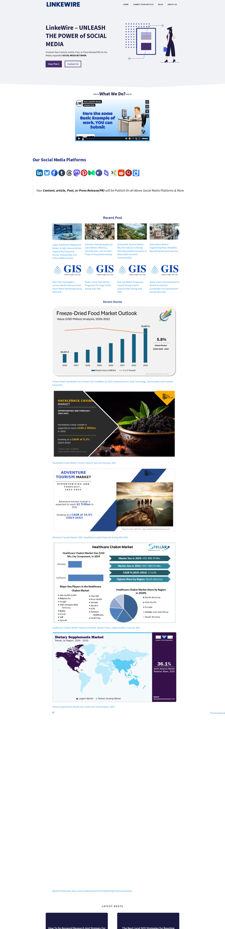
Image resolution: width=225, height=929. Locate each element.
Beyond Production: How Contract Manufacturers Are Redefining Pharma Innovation (92, 891)
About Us (172, 4)
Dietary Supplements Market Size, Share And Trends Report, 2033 (83, 706)
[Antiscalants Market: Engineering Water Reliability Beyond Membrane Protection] (164, 232)
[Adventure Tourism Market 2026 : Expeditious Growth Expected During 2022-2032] (114, 500)
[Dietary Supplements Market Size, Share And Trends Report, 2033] (114, 667)
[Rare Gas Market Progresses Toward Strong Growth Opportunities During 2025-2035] (132, 270)
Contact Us (73, 64)
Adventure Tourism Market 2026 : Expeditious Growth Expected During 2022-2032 (90, 537)
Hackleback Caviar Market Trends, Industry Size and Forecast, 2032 (84, 462)
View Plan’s (53, 64)
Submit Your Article (143, 4)
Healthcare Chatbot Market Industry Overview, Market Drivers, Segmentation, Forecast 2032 (96, 627)
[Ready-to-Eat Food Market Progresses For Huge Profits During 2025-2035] (99, 270)
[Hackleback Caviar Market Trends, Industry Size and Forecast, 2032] (114, 424)
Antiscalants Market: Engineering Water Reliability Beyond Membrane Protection (164, 247)
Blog (160, 4)
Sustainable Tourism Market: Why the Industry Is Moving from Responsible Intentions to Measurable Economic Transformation (132, 251)
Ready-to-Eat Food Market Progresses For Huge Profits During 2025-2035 (98, 285)
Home (126, 4)
